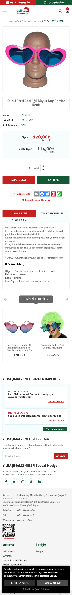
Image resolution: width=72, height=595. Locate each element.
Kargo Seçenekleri (12, 564)
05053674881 (55, 2)
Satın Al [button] (53, 179)
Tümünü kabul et (52, 583)
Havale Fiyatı (25, 149)
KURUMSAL (9, 545)
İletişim (39, 551)
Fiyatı (25, 137)
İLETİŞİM (41, 545)
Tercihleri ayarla (20, 583)
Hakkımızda (9, 551)
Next (66, 299)
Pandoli (25, 115)
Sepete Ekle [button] (18, 179)
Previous (5, 299)
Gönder (61, 456)
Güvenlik (7, 555)
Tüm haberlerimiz (55, 429)
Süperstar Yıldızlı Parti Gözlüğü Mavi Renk (52, 346)
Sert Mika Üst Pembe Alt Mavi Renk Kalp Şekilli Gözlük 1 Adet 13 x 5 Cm (19, 348)
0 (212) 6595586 (20, 2)
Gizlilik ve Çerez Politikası (37, 589)
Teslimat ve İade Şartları (15, 560)
